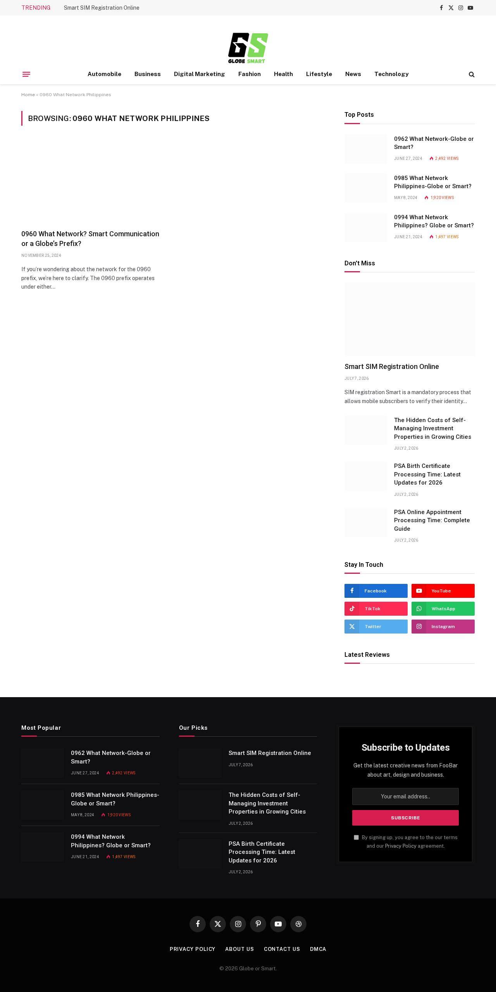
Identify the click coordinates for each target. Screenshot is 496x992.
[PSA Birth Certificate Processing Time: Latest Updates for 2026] (365, 476)
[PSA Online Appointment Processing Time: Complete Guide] (365, 522)
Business (147, 74)
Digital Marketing (199, 74)
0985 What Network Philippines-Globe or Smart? (433, 182)
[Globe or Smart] (248, 47)
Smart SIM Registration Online (102, 8)
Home (28, 94)
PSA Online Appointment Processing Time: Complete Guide (432, 520)
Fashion (249, 74)
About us (239, 949)
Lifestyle (319, 74)
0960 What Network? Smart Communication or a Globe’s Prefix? (90, 238)
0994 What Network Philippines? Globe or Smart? (434, 221)
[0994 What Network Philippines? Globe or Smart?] (365, 227)
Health (283, 74)
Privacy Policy (401, 846)
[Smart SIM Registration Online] (409, 319)
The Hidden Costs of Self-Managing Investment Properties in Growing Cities (432, 428)
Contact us (282, 949)
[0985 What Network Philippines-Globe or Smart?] (365, 188)
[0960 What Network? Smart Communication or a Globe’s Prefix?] (94, 182)
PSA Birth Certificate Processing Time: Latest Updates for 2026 (427, 474)
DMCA (318, 949)
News (353, 74)
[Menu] (26, 74)
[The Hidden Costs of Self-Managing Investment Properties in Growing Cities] (365, 430)
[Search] (471, 74)
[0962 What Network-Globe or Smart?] (365, 149)
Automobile (104, 74)
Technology (391, 74)
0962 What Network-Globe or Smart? (434, 143)
